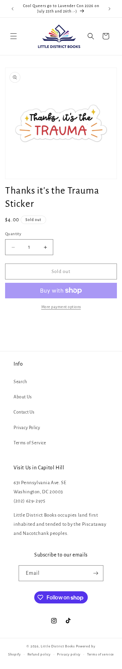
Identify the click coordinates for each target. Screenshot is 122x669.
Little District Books (58, 646)
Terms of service (100, 654)
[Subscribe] (95, 573)
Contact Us (24, 412)
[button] (13, 36)
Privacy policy (69, 654)
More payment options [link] (61, 307)
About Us (23, 397)
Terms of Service (30, 443)
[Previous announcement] (12, 8)
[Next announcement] (109, 8)
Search (20, 381)
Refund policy (39, 654)
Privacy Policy (27, 427)
